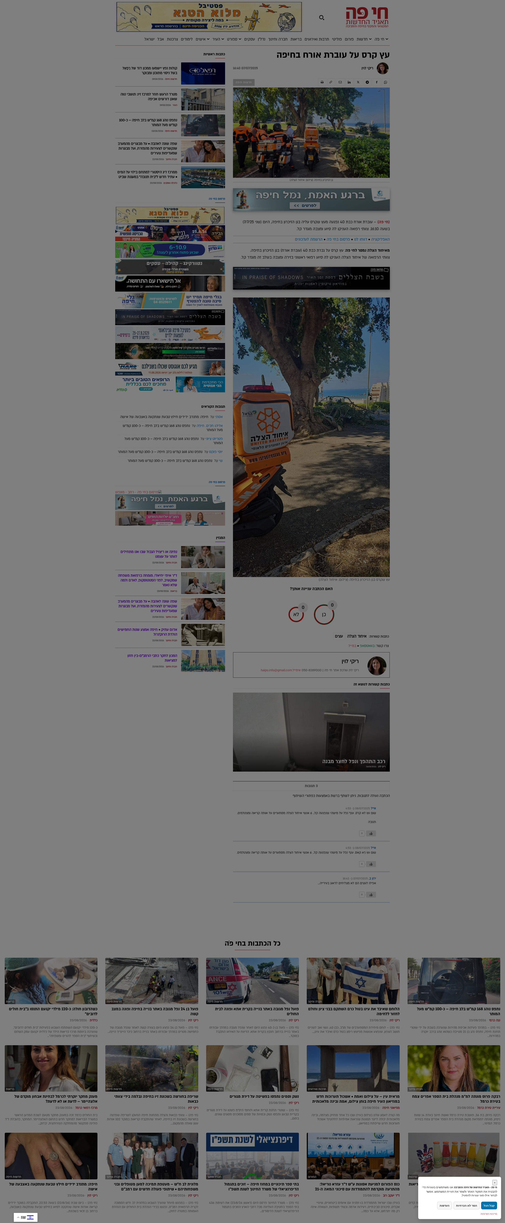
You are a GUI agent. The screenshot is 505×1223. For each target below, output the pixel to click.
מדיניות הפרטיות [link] (489, 1213)
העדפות (444, 1205)
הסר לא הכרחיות (466, 1205)
